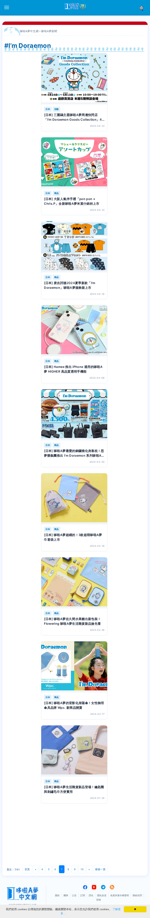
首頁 (27, 869)
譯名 (91, 895)
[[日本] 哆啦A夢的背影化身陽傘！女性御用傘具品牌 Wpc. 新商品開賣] (74, 667)
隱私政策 (101, 895)
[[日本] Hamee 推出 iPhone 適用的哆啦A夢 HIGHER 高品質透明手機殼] (74, 330)
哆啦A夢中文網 (29, 31)
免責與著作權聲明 (119, 895)
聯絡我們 (137, 895)
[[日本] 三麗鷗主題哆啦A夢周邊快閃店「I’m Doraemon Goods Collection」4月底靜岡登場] (74, 78)
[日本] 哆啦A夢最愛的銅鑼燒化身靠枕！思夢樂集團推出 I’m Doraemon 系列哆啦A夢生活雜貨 (74, 453)
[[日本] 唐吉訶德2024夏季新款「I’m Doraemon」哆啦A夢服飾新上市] (74, 246)
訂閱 (82, 895)
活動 (56, 109)
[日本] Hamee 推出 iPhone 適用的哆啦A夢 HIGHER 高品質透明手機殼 (73, 369)
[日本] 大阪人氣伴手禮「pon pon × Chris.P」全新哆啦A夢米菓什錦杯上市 (71, 201)
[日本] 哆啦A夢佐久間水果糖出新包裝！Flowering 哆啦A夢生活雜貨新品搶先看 (72, 621)
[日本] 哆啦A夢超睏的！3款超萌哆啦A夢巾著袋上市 (73, 537)
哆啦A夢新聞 (49, 31)
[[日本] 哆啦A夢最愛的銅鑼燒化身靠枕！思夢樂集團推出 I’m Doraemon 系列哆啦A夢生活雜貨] (74, 414)
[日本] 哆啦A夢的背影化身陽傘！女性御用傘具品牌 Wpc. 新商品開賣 (74, 705)
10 (81, 869)
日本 (48, 109)
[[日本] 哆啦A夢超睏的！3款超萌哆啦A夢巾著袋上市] (74, 498)
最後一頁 (100, 869)
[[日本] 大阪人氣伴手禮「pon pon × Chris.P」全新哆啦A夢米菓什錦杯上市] (74, 162)
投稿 (98, 899)
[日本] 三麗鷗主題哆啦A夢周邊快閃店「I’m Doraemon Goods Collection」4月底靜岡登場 (73, 117)
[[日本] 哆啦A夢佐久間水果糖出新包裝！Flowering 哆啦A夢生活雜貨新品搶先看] (74, 582)
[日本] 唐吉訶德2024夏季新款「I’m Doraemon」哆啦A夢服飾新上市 (69, 285)
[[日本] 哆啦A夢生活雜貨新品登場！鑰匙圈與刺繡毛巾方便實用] (74, 751)
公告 (74, 895)
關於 (57, 895)
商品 (56, 193)
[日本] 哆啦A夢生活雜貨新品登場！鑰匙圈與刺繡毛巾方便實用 (74, 789)
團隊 (65, 895)
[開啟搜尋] (142, 8)
